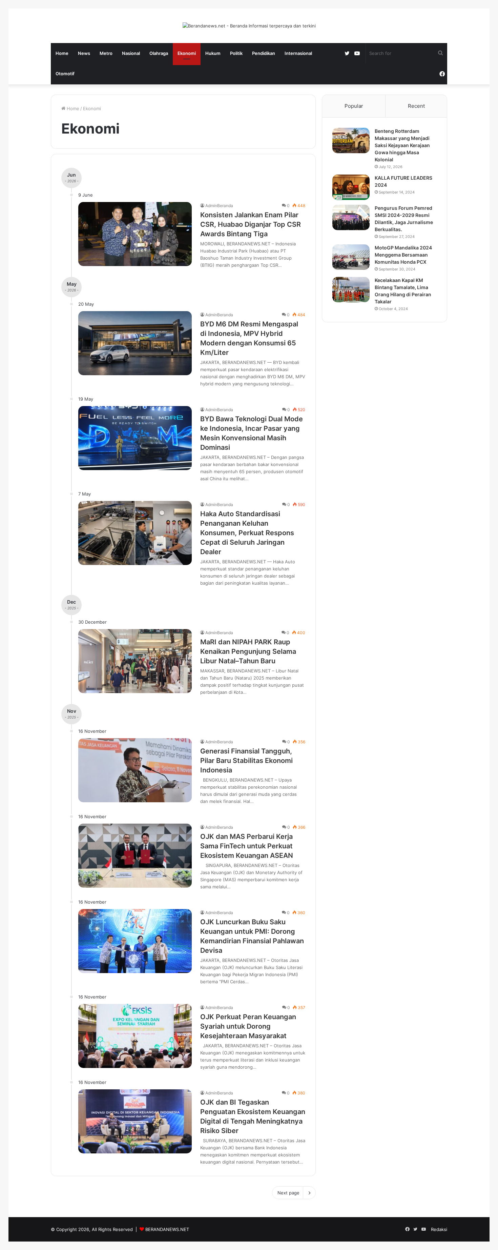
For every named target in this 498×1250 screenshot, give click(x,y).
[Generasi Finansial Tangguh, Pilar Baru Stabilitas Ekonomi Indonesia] (135, 770)
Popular (354, 106)
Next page (288, 1192)
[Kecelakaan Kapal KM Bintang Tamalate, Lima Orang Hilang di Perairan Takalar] (351, 289)
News (84, 53)
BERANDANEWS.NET (167, 1229)
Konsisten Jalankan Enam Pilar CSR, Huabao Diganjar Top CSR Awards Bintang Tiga (250, 224)
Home (62, 53)
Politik (236, 53)
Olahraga (158, 53)
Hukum (213, 53)
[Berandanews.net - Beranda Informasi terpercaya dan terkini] (249, 25)
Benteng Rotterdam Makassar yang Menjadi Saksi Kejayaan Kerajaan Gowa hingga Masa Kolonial (402, 145)
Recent (416, 106)
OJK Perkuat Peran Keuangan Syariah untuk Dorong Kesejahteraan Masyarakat (248, 1026)
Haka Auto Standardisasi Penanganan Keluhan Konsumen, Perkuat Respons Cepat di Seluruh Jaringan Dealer (247, 533)
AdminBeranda (219, 205)
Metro (106, 53)
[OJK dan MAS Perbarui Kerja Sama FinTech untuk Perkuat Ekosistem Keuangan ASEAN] (135, 856)
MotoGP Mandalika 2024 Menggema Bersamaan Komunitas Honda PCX (403, 255)
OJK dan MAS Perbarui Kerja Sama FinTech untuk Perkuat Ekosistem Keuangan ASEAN (246, 846)
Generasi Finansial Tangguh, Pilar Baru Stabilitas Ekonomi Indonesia (246, 760)
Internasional (298, 53)
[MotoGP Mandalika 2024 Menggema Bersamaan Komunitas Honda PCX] (351, 257)
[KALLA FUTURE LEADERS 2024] (351, 187)
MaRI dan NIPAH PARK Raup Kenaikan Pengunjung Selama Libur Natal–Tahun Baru (248, 651)
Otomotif (65, 73)
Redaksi (439, 1229)
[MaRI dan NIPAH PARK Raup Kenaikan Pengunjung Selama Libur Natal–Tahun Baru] (135, 661)
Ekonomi (187, 53)
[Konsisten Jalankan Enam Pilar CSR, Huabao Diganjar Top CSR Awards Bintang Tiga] (135, 234)
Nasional (131, 53)
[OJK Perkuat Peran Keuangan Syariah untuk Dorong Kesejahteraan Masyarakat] (135, 1036)
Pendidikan (263, 53)
